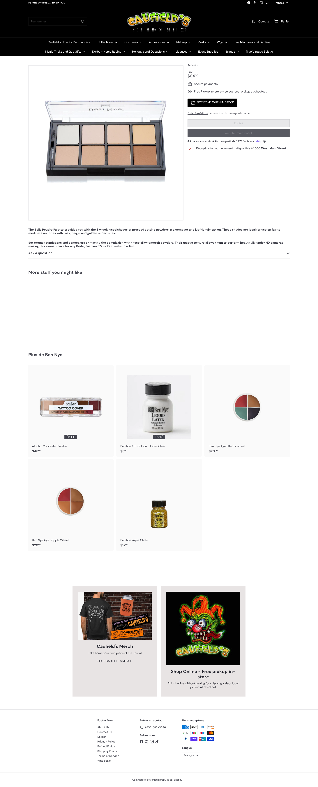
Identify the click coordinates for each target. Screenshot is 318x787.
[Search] (82, 21)
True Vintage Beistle (259, 52)
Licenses (182, 52)
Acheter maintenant (238, 133)
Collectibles (106, 42)
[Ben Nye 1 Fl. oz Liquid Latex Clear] (159, 411)
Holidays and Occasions (148, 52)
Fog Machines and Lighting (252, 42)
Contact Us (104, 732)
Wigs (220, 42)
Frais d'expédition (198, 113)
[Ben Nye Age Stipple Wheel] (70, 505)
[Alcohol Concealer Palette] (70, 411)
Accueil (192, 65)
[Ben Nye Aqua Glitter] (159, 505)
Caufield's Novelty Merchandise (69, 42)
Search (102, 737)
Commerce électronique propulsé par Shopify (157, 779)
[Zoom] (106, 143)
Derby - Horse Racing (107, 52)
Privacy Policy (106, 741)
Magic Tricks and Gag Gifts (63, 52)
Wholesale (104, 761)
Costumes (131, 42)
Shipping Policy (107, 751)
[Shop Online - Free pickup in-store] (203, 628)
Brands (230, 52)
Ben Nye (53, 354)
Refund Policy (106, 746)
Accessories (157, 42)
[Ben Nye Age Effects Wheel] (247, 411)
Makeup (182, 42)
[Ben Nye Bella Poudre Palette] (48, 310)
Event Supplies (208, 52)
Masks (202, 42)
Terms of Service (108, 756)
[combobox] (57, 21)
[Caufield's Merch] (115, 616)
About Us (103, 727)
